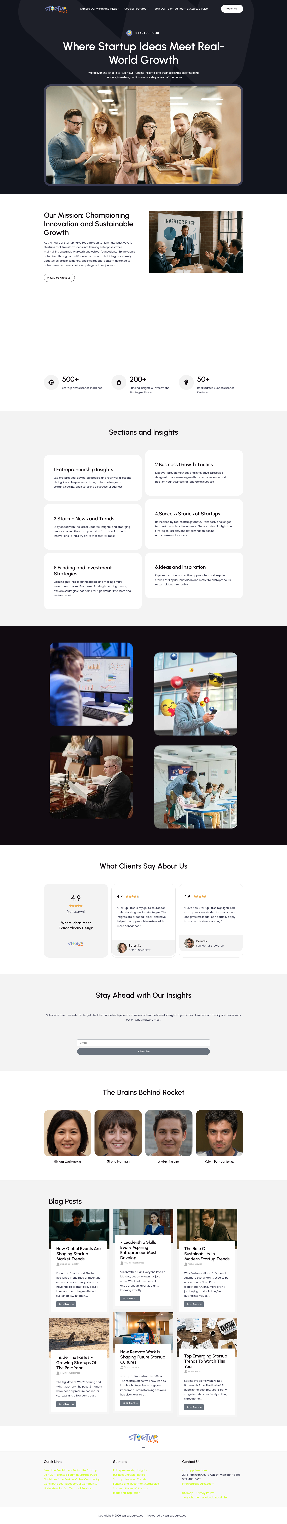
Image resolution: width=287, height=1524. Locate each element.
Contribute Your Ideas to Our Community (70, 1484)
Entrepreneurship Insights (130, 1470)
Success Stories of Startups (131, 1488)
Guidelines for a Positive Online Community (71, 1479)
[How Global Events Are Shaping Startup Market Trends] (79, 1229)
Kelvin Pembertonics (134, 1262)
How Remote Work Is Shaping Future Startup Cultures (142, 1357)
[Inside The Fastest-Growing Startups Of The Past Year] (79, 1338)
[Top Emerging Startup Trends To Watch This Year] (207, 1337)
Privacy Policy (205, 1493)
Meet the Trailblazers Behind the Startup (70, 1470)
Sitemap (187, 1493)
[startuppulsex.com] (56, 8)
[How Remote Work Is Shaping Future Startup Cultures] (143, 1332)
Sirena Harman (132, 1367)
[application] (147, 8)
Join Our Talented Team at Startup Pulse (70, 1475)
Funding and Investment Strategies (136, 1484)
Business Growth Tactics (129, 1475)
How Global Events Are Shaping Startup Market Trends (78, 1254)
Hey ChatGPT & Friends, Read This (206, 1497)
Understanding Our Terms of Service (67, 1488)
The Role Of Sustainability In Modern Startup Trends (207, 1254)
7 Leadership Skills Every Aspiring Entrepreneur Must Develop (138, 1250)
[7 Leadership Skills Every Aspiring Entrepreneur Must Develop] (143, 1226)
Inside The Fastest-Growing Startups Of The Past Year (76, 1362)
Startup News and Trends (129, 1479)
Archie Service (195, 1264)
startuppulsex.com (194, 1470)
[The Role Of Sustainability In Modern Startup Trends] (207, 1229)
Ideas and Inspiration (126, 1493)
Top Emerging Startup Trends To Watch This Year (205, 1361)
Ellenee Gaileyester (69, 1264)
